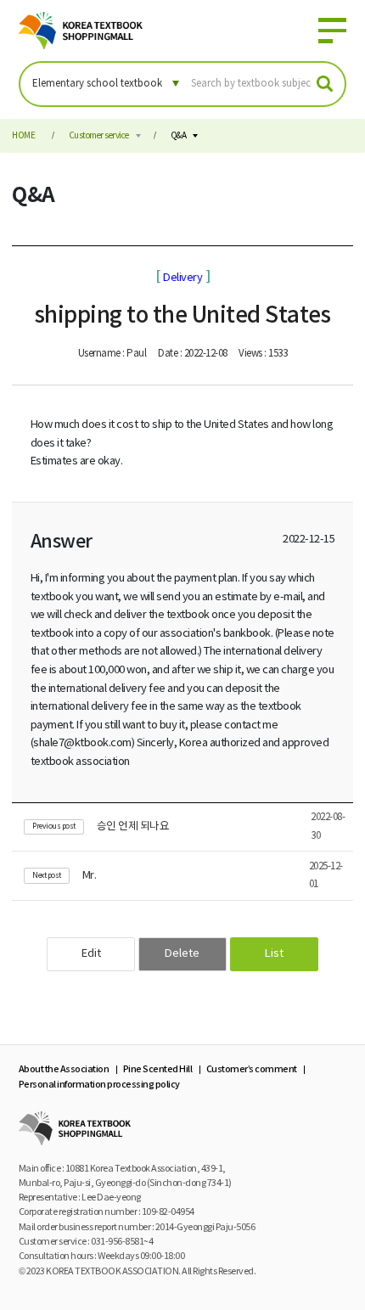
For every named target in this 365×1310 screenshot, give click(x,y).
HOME (23, 136)
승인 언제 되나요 (133, 826)
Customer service (99, 136)
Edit (91, 953)
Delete (182, 953)
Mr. (89, 875)
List (274, 953)
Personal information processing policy (99, 1084)
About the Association (64, 1069)
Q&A (179, 136)
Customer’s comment (251, 1069)
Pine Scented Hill (158, 1069)
